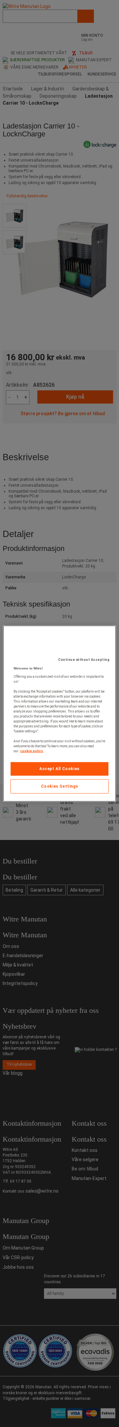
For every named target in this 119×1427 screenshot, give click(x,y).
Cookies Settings (59, 786)
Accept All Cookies (59, 768)
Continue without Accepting (83, 660)
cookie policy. (31, 751)
